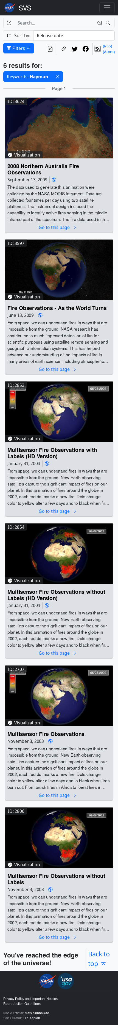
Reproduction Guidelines (22, 1004)
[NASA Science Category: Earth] (54, 180)
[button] (57, 76)
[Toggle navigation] (107, 7)
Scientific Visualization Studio (24, 8)
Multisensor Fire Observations (46, 733)
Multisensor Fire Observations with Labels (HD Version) (52, 453)
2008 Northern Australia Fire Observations (43, 169)
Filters (18, 48)
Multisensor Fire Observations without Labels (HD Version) (56, 595)
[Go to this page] (59, 127)
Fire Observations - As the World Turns (57, 307)
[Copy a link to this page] (63, 49)
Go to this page (55, 227)
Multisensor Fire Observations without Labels (56, 878)
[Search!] (108, 23)
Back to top (99, 959)
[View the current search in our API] (50, 49)
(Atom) (109, 51)
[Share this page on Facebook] (85, 49)
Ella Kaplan (31, 1018)
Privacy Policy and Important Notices (30, 999)
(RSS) (107, 45)
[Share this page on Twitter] (74, 49)
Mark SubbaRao (37, 1013)
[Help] (9, 23)
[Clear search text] (98, 23)
